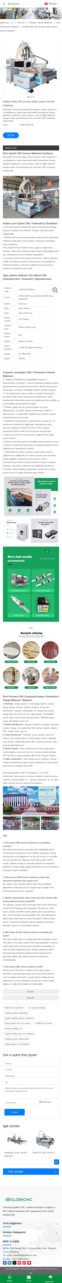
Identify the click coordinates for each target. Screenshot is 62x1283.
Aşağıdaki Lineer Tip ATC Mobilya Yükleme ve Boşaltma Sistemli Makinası (17, 1152)
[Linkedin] (9, 1263)
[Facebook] (4, 1263)
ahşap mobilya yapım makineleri (19, 1018)
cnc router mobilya (36, 1008)
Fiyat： (6, 125)
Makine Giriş (11, 148)
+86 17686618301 (20, 1259)
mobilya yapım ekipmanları (17, 1039)
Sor (12, 135)
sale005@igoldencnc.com (25, 1255)
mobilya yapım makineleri (16, 1013)
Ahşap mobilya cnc (13, 1028)
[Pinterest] (29, 1263)
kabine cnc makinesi (14, 1008)
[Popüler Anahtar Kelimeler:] (56, 1161)
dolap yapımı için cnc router (17, 1023)
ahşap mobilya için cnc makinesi (19, 1033)
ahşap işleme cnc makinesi (17, 1044)
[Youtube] (19, 1263)
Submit (14, 1112)
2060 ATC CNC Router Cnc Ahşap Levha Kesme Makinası (45, 1152)
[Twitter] (14, 1263)
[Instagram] (24, 1263)
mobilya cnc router (43, 1023)
